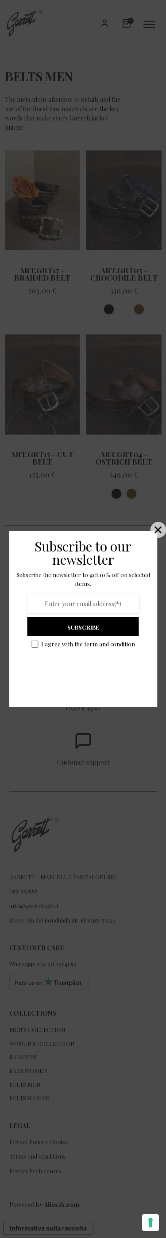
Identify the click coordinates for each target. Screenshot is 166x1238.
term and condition (109, 644)
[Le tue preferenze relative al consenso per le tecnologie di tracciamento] (150, 1222)
